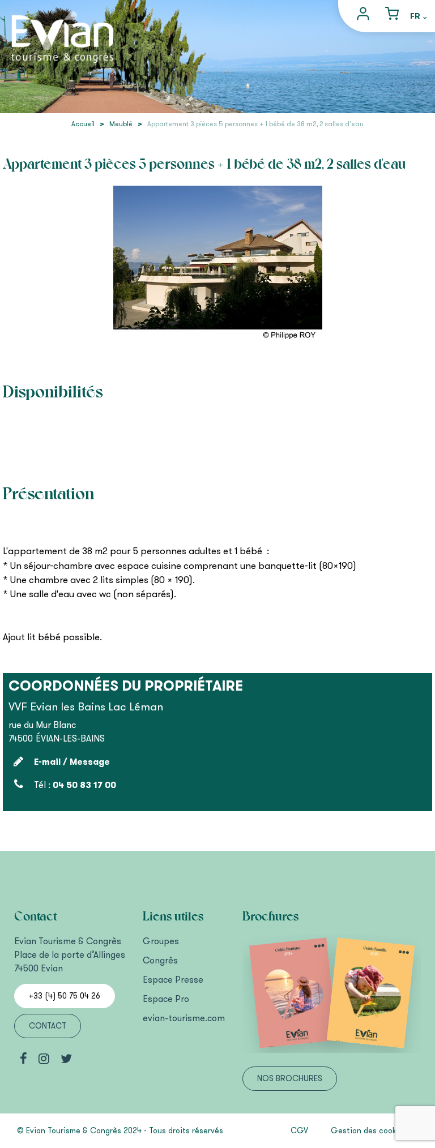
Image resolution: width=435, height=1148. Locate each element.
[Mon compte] (364, 16)
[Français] (418, 16)
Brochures (270, 916)
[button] (392, 16)
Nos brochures (289, 1078)
